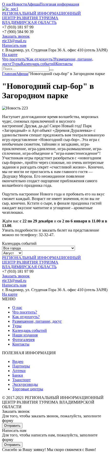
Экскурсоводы (25, 384)
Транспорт (21, 380)
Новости (19, 4)
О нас (7, 4)
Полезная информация (59, 4)
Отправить (12, 426)
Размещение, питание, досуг (37, 321)
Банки (17, 375)
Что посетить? (14, 59)
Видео (17, 361)
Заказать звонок (16, 36)
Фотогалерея (23, 339)
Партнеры (21, 366)
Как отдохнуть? (40, 59)
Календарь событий (38, 64)
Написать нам (14, 45)
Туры (16, 64)
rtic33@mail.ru (14, 41)
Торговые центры (27, 389)
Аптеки (19, 370)
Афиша (33, 4)
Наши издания (25, 335)
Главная (9, 74)
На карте (9, 54)
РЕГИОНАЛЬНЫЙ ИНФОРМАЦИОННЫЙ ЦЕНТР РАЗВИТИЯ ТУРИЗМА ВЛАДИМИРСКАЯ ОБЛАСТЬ (41, 18)
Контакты (64, 64)
